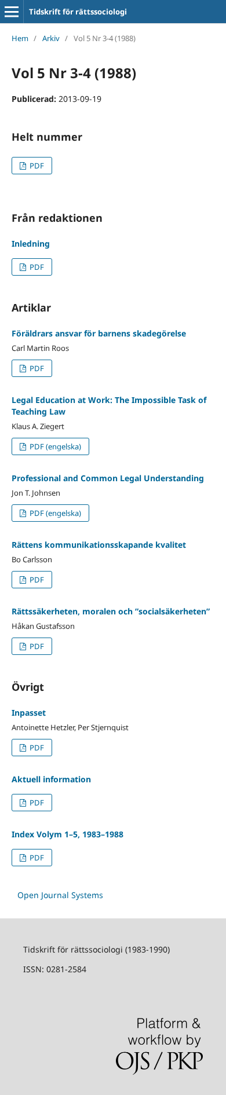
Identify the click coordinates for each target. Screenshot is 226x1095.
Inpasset (29, 712)
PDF (36, 165)
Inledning (31, 243)
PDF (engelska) (54, 446)
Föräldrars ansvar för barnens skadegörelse (99, 333)
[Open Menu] (11, 11)
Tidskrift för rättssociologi (78, 11)
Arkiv (51, 38)
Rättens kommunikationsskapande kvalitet (99, 544)
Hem (20, 38)
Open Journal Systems (60, 894)
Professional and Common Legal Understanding (108, 478)
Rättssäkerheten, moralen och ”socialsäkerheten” (111, 611)
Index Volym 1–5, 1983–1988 (67, 834)
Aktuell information (51, 779)
